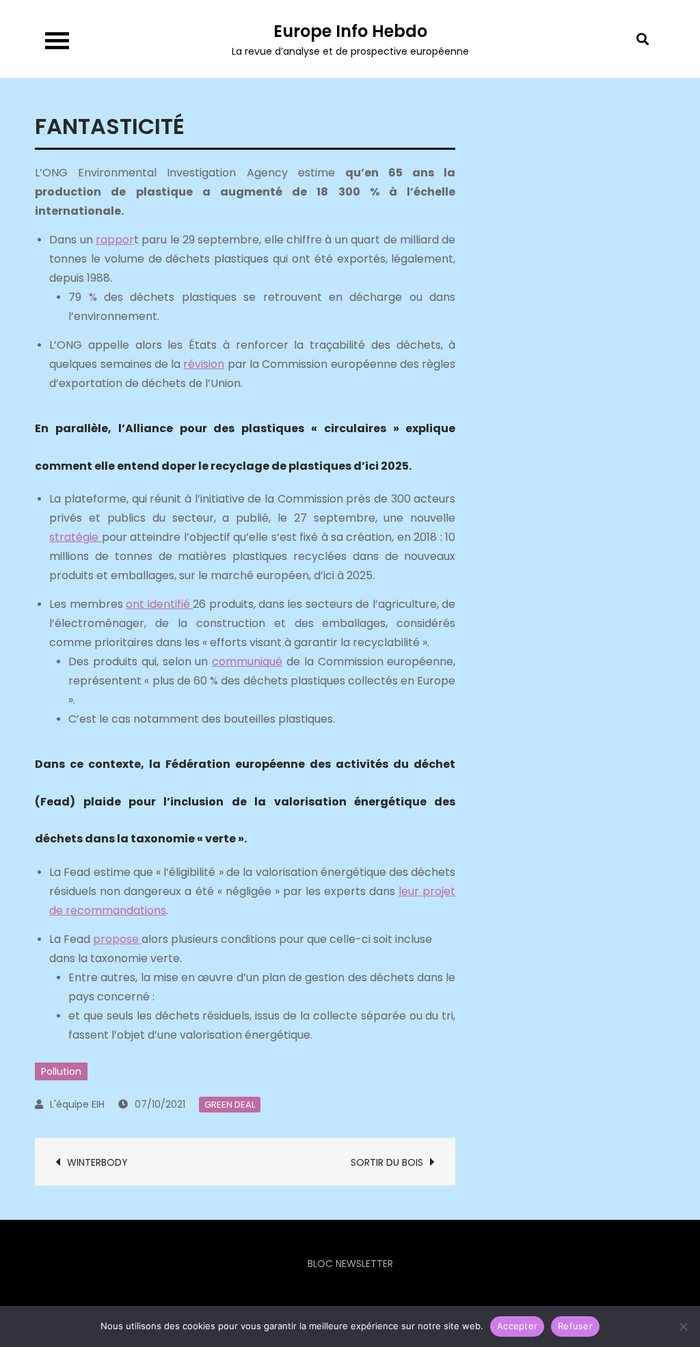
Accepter (517, 1325)
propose (117, 939)
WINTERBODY (97, 1162)
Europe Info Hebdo (350, 31)
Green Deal (229, 1104)
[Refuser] (683, 1326)
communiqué (247, 661)
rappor (115, 240)
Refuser (575, 1325)
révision (203, 364)
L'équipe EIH (77, 1104)
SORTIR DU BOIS (387, 1162)
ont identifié (159, 604)
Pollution (61, 1071)
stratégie (75, 537)
